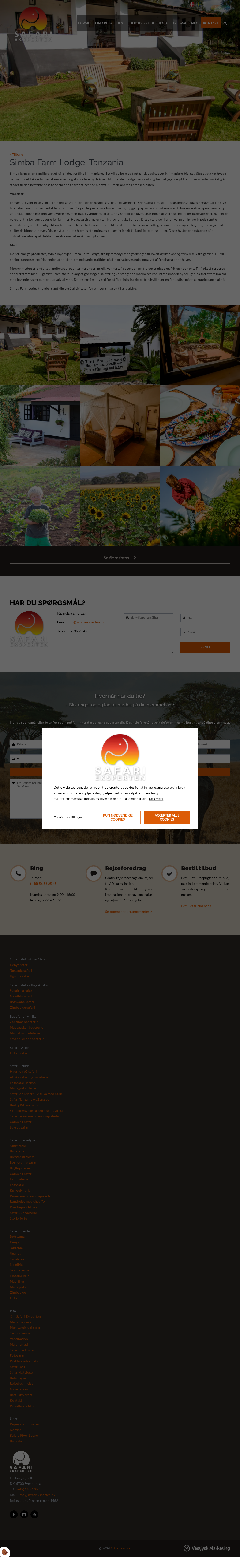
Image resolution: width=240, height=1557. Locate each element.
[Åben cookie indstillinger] (5, 1552)
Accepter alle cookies (167, 818)
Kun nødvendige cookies (118, 818)
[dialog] (120, 778)
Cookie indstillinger (68, 817)
